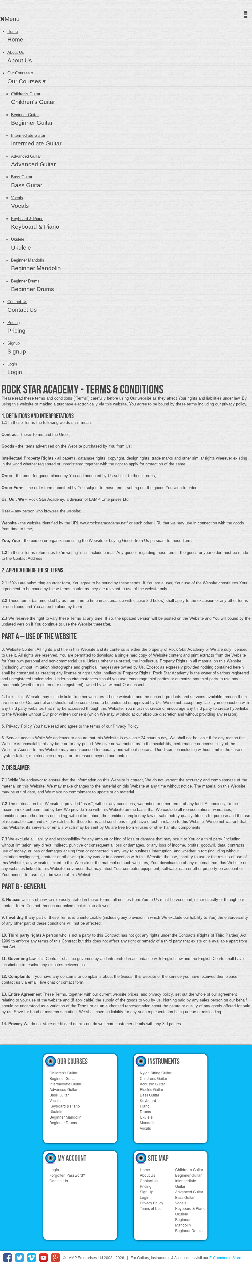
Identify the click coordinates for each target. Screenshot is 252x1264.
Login (12, 364)
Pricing (13, 322)
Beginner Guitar (25, 115)
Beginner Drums (25, 281)
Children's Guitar (25, 94)
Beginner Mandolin (27, 260)
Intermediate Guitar (28, 135)
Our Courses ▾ (20, 73)
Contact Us (17, 301)
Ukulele (17, 239)
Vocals (17, 198)
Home (145, 1169)
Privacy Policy (151, 1202)
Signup (13, 343)
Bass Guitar (21, 177)
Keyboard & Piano (27, 218)
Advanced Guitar (26, 156)
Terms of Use (151, 1208)
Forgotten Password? (67, 1175)
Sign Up (146, 1191)
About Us (15, 52)
